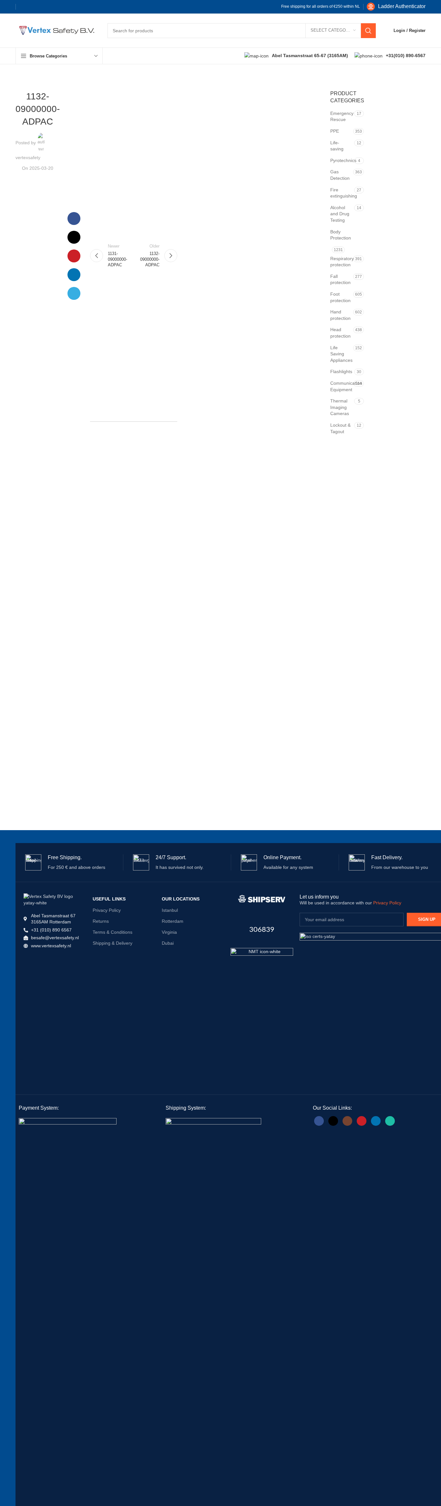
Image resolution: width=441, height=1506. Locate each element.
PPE (334, 131)
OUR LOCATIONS (181, 898)
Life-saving (337, 146)
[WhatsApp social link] (390, 1121)
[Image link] (262, 979)
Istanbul (170, 910)
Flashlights (341, 371)
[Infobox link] (396, 7)
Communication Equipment (341, 386)
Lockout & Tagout (340, 428)
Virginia (169, 932)
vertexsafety (27, 157)
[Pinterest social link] (45, 7)
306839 (261, 929)
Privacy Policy (107, 910)
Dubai (168, 943)
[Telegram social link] (65, 7)
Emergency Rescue (341, 116)
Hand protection (340, 315)
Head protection (340, 333)
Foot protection (340, 297)
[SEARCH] (368, 30)
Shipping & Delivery (112, 943)
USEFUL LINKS (109, 898)
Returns (101, 921)
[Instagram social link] (347, 1121)
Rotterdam (172, 921)
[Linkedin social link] (55, 7)
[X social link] (34, 7)
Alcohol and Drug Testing (339, 214)
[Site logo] (55, 30)
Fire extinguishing (341, 193)
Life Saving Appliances (341, 354)
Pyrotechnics (341, 160)
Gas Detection (340, 175)
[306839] (262, 899)
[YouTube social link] (361, 1121)
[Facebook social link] (24, 7)
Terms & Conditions (112, 932)
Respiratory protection (341, 262)
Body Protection (340, 235)
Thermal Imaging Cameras (339, 407)
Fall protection (340, 279)
